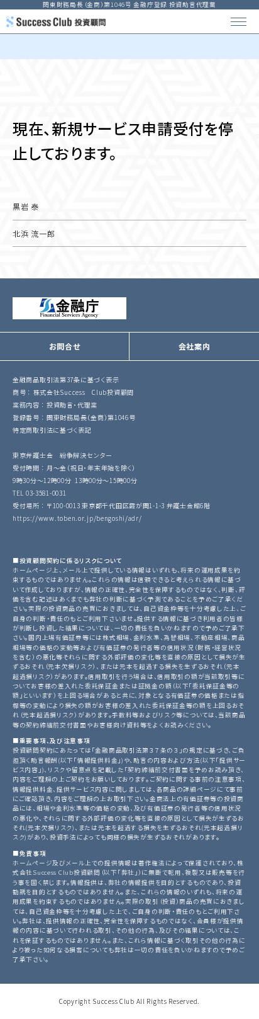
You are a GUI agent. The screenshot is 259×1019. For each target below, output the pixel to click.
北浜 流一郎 (34, 233)
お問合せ (64, 346)
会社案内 (195, 346)
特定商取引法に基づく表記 (52, 430)
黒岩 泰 (26, 206)
